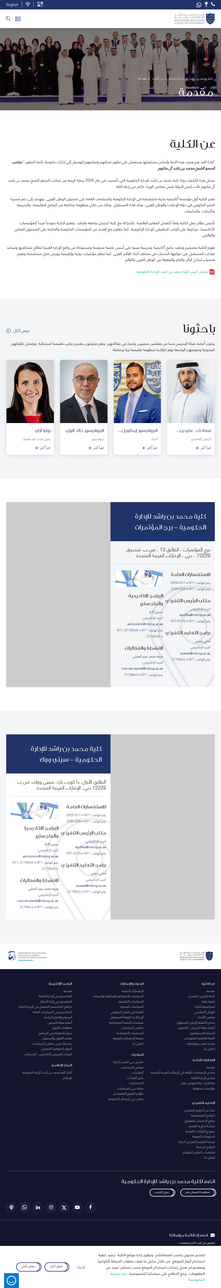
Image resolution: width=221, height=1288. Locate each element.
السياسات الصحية (131, 1006)
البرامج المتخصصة (203, 1115)
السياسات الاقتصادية (129, 1033)
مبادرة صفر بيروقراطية (201, 1043)
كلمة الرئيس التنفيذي (201, 996)
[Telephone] (213, 4)
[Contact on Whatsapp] (198, 5)
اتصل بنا (209, 1048)
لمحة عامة (208, 1001)
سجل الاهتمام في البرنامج (55, 1033)
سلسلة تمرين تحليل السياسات (52, 1043)
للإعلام (67, 1077)
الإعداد (81, 1267)
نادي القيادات (135, 1077)
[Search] (8, 19)
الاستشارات (136, 1082)
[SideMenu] (18, 19)
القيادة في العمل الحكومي (126, 1011)
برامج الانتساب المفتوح (200, 1120)
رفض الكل (28, 1266)
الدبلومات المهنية (203, 1136)
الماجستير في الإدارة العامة (55, 996)
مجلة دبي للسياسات (130, 1088)
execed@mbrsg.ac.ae (195, 653)
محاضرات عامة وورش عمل (198, 1082)
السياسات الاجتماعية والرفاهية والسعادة (118, 996)
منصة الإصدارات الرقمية (128, 1038)
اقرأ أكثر (206, 447)
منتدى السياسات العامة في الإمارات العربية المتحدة (182, 1072)
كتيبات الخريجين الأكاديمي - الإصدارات (48, 1054)
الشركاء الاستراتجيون (202, 1033)
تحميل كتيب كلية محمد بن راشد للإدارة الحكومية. (173, 271)
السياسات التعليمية (131, 1001)
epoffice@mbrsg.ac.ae (194, 614)
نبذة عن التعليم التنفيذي (199, 1110)
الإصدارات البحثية (132, 990)
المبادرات (137, 1072)
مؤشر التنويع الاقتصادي (128, 1093)
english (12, 4)
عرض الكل (21, 329)
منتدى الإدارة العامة (203, 1077)
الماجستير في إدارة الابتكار (56, 1001)
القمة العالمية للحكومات (199, 1038)
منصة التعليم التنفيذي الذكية (196, 1141)
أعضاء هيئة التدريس (60, 1022)
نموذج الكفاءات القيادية (200, 1131)
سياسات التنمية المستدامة (126, 1022)
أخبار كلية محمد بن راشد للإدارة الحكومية (47, 1072)
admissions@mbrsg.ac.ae (145, 624)
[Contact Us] (206, 4)
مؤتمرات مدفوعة (204, 1088)
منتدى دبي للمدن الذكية (128, 1061)
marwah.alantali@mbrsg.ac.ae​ (142, 668)
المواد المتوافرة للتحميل (57, 1048)
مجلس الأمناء (206, 1017)
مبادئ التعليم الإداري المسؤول (196, 1022)
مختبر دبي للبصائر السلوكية (125, 1098)
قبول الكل (56, 1266)
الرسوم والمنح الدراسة (58, 1017)
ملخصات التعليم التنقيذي (198, 1152)
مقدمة (210, 990)
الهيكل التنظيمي (204, 1011)
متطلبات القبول (62, 1027)
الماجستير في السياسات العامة (52, 1011)
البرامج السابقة (205, 1146)
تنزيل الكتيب (162, 1191)
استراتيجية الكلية (205, 1006)
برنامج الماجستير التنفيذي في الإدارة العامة (45, 1006)
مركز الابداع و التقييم (202, 1125)
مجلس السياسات (132, 1027)
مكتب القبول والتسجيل (57, 1038)
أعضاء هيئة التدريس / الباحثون (196, 1027)
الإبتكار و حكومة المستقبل (126, 1017)
